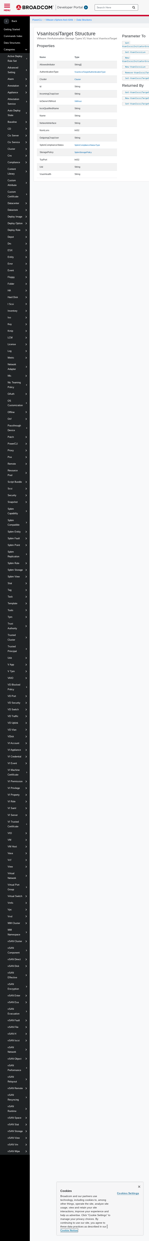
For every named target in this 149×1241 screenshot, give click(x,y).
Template (12, 603)
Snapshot (13, 502)
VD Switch (13, 709)
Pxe (10, 457)
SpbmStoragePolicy (83, 152)
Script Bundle (15, 482)
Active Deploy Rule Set (15, 58)
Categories (9, 49)
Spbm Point (14, 545)
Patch (11, 437)
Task (10, 596)
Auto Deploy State (14, 113)
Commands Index (13, 36)
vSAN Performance (14, 1068)
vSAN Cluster (15, 941)
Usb (10, 658)
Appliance (13, 92)
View (10, 866)
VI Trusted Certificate (13, 824)
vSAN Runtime (12, 1108)
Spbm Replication (13, 554)
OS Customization (15, 403)
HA (9, 290)
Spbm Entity (14, 531)
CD (9, 128)
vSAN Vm (13, 1144)
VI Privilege (14, 788)
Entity (11, 257)
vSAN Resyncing (13, 1097)
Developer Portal (70, 7)
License (12, 344)
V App (11, 664)
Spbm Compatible (13, 522)
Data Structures (12, 42)
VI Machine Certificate (14, 772)
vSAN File (13, 1027)
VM (9, 839)
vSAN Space (14, 1117)
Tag (9, 590)
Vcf (9, 860)
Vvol (10, 916)
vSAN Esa (13, 1002)
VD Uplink (13, 723)
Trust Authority (12, 626)
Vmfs (10, 903)
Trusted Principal (12, 649)
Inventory (12, 310)
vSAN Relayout (12, 1079)
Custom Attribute (12, 182)
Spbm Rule (13, 563)
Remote (12, 463)
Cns (10, 155)
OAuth (11, 394)
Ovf (9, 419)
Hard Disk (13, 297)
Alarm (11, 79)
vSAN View (14, 1138)
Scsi (10, 488)
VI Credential (14, 756)
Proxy (11, 450)
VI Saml (12, 808)
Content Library (12, 171)
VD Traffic (13, 716)
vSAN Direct (14, 959)
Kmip (10, 331)
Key (10, 324)
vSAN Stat (13, 1124)
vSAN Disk (13, 966)
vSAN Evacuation (13, 1011)
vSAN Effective (12, 975)
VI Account (13, 743)
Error (10, 263)
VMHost (78, 101)
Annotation (13, 85)
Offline (11, 412)
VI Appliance (14, 750)
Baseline (12, 122)
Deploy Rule (14, 230)
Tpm (10, 617)
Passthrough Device (14, 428)
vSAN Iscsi (14, 1040)
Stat (10, 583)
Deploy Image (15, 216)
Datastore (13, 210)
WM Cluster (14, 923)
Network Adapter (12, 366)
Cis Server (13, 135)
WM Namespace (14, 932)
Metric (11, 357)
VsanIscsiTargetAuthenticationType (90, 72)
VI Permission (15, 781)
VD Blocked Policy (14, 687)
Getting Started (12, 29)
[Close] (139, 1187)
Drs (9, 243)
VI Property (14, 794)
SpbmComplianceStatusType (87, 145)
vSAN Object (14, 1058)
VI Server (13, 815)
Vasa (10, 853)
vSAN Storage (15, 1131)
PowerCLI (13, 443)
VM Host (12, 846)
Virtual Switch (15, 896)
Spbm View (14, 576)
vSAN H (12, 1033)
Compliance (14, 162)
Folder (11, 283)
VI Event (12, 763)
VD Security (14, 702)
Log (9, 351)
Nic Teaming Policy (14, 385)
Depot (11, 237)
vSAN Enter (14, 995)
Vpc (10, 909)
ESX (10, 250)
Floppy (11, 277)
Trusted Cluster (12, 637)
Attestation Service (13, 101)
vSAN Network (12, 1049)
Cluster (11, 149)
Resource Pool (13, 473)
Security (12, 495)
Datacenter (13, 203)
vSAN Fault (14, 1020)
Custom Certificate (13, 194)
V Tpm (11, 671)
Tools (10, 610)
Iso (9, 317)
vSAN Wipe (14, 1151)
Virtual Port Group (13, 887)
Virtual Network (12, 875)
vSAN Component (14, 950)
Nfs (9, 375)
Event (11, 270)
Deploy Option (15, 223)
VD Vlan (12, 729)
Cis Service (14, 142)
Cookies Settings (128, 1193)
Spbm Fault (14, 538)
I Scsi (11, 304)
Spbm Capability (13, 511)
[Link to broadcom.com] (34, 7)
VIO (10, 833)
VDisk (11, 736)
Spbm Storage (15, 570)
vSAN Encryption (13, 986)
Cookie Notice (69, 1230)
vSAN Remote (15, 1088)
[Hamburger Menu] (7, 5)
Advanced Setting (13, 70)
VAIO (10, 678)
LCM (10, 337)
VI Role (11, 801)
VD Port (12, 696)
